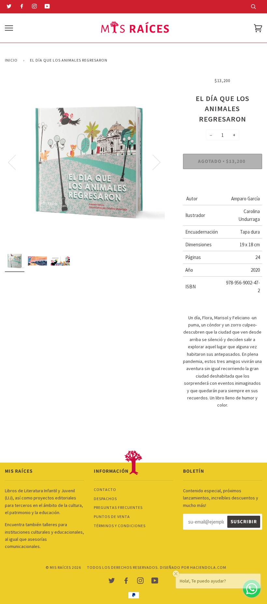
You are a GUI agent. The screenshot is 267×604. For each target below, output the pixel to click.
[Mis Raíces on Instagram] (34, 7)
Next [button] (168, 167)
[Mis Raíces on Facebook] (21, 7)
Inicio (11, 60)
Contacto (105, 489)
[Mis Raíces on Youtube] (47, 7)
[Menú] (9, 28)
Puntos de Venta (112, 516)
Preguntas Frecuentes (118, 507)
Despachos (105, 498)
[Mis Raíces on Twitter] (9, 7)
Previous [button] (28, 167)
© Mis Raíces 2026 (63, 567)
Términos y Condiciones (120, 525)
